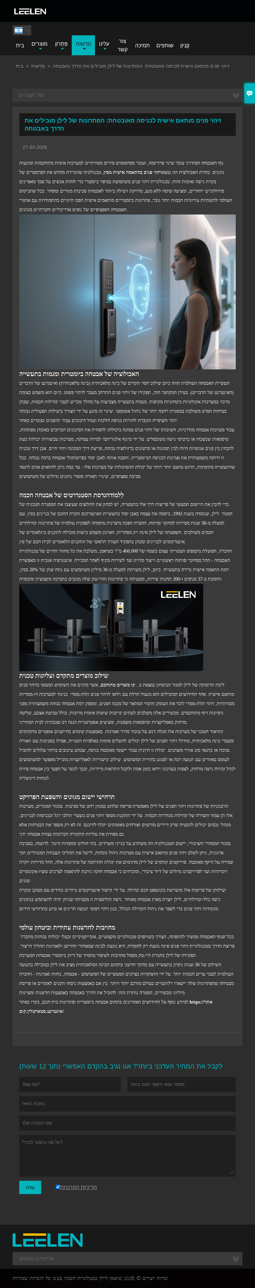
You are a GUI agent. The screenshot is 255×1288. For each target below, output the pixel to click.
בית (20, 45)
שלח (30, 1187)
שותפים (165, 45)
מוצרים (39, 44)
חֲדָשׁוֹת (83, 44)
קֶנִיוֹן (184, 45)
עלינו (104, 44)
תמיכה (142, 45)
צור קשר (123, 45)
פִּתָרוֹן (61, 44)
